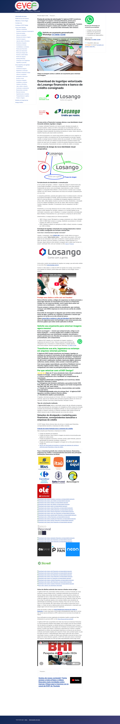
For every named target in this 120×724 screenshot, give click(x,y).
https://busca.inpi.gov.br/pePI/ (65, 619)
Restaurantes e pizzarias (22, 90)
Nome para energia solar (22, 52)
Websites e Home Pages (21, 20)
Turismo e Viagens (20, 97)
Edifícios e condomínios (21, 29)
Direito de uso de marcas (22, 18)
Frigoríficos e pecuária (21, 62)
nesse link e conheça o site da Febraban (55, 318)
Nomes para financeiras (21, 48)
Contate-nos (18, 23)
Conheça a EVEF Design (21, 25)
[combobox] (58, 15)
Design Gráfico (19, 102)
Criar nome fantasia (20, 27)
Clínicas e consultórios (21, 35)
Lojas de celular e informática (23, 41)
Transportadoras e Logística (22, 96)
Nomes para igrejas (20, 33)
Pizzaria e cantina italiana (22, 54)
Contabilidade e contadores (22, 46)
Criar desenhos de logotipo (22, 64)
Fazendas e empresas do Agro (23, 72)
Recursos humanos (20, 92)
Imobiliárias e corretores (21, 82)
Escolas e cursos (20, 78)
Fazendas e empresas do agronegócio (25, 31)
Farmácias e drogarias (21, 43)
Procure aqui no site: (43, 15)
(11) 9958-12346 (58, 35)
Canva (67, 243)
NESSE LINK (56, 235)
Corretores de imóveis (21, 44)
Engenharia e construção (22, 70)
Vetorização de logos (21, 16)
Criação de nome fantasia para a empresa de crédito (55, 428)
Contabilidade (19, 66)
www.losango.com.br (53, 265)
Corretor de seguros (20, 39)
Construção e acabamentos (22, 88)
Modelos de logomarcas (21, 100)
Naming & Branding (20, 58)
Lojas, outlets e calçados (22, 86)
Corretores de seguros (21, 68)
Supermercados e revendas (22, 94)
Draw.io (72, 243)
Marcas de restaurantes (21, 50)
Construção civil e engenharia (23, 60)
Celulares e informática (21, 84)
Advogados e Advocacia (21, 76)
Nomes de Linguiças (21, 56)
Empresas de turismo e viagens (23, 37)
